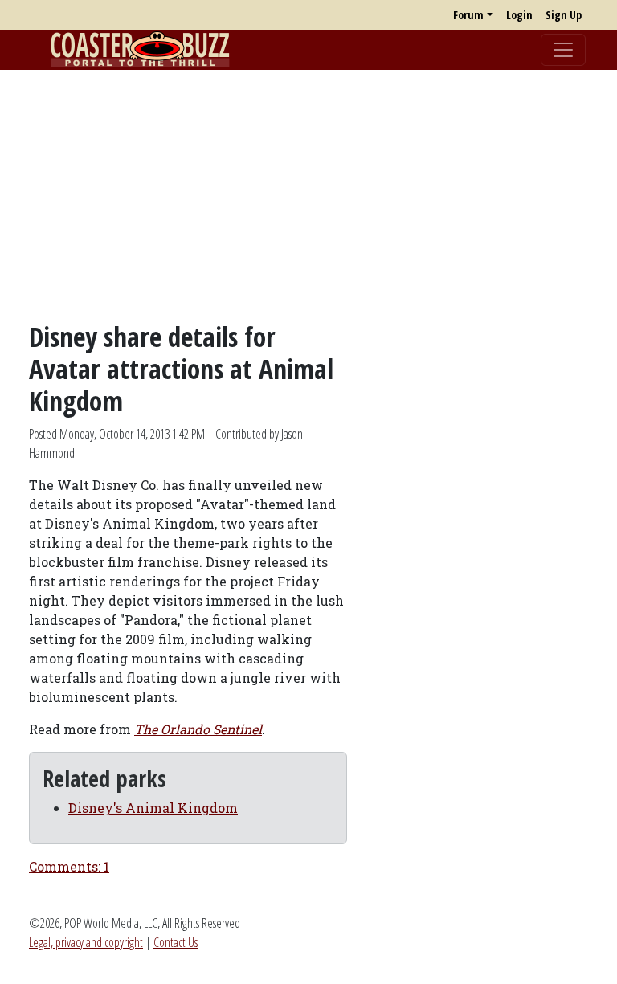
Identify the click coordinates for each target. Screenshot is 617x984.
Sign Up (563, 14)
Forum (468, 14)
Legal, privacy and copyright (86, 942)
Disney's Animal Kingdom (153, 807)
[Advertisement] (308, 195)
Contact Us (175, 942)
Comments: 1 (69, 866)
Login (519, 14)
